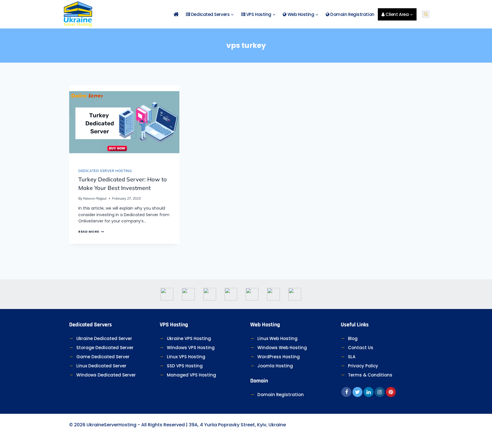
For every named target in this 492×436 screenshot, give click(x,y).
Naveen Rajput (94, 198)
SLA (351, 357)
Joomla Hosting (275, 366)
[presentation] (124, 122)
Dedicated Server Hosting (105, 171)
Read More (91, 231)
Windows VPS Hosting (191, 348)
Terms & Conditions (370, 375)
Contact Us (360, 348)
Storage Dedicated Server (105, 348)
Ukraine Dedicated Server (104, 338)
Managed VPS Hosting (191, 375)
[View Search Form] (426, 14)
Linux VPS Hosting (186, 357)
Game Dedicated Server (103, 357)
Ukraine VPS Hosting (189, 338)
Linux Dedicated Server (101, 366)
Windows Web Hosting (282, 348)
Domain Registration (351, 14)
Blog (353, 338)
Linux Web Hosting (277, 338)
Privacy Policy (363, 366)
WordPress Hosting (278, 357)
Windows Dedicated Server (106, 375)
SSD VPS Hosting (185, 366)
